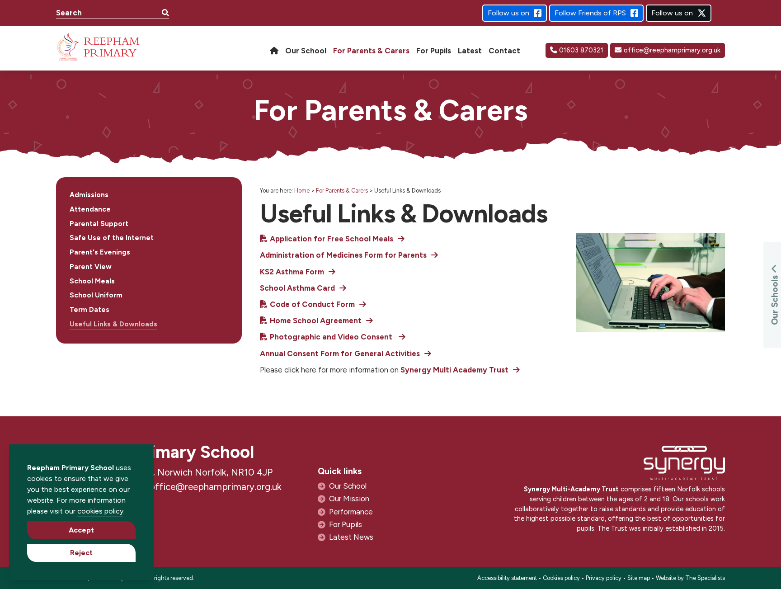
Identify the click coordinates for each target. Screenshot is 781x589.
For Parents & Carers (342, 190)
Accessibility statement (507, 578)
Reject (81, 552)
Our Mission (349, 498)
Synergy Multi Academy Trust (454, 369)
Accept (81, 530)
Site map (638, 578)
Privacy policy (603, 578)
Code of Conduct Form (312, 304)
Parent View (91, 267)
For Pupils (345, 524)
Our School (348, 485)
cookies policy (100, 511)
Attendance (90, 209)
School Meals (92, 281)
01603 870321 (581, 50)
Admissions (89, 195)
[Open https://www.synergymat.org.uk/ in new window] (684, 465)
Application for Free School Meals (331, 238)
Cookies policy (561, 578)
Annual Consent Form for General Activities (340, 353)
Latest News (351, 537)
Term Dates (89, 310)
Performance (351, 511)
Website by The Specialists (690, 578)
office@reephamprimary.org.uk (672, 50)
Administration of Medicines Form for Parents (343, 254)
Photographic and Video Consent (332, 336)
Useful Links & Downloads (113, 324)
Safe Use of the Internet (112, 238)
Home (302, 190)
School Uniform (96, 295)
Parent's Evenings (100, 252)
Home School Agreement (316, 320)
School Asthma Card (297, 287)
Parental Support (99, 224)
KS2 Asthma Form (292, 271)
